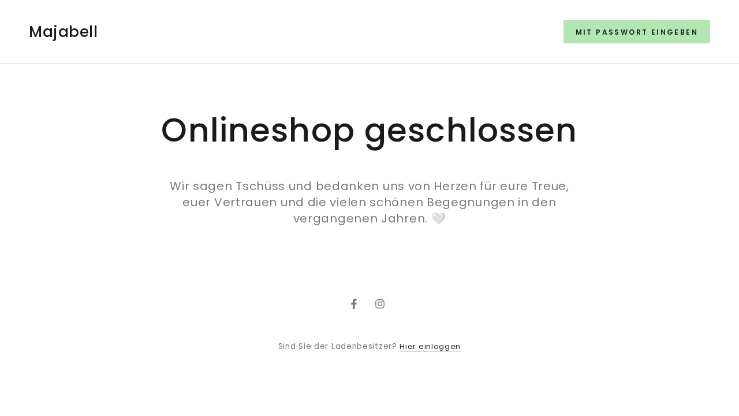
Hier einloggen (430, 346)
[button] (636, 31)
